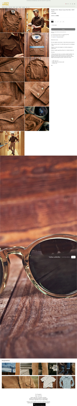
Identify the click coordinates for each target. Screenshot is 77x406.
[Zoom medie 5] (12, 69)
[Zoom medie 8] (37, 94)
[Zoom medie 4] (37, 45)
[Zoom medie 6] (37, 69)
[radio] (52, 21)
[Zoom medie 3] (12, 45)
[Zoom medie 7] (12, 94)
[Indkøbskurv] (75, 4)
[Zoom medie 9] (12, 119)
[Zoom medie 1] (12, 20)
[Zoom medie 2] (37, 20)
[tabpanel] (38, 257)
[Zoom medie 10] (37, 119)
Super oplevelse (38, 395)
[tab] (1, 257)
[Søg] (71, 4)
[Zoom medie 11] (12, 143)
